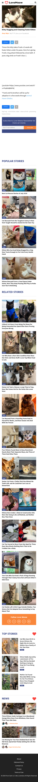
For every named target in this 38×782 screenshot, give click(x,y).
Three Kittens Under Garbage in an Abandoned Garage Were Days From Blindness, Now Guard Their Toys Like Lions (18, 718)
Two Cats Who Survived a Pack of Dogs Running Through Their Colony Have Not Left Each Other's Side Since (19, 578)
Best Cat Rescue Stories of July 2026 (14, 193)
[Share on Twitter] (12, 42)
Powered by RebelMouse (33, 3)
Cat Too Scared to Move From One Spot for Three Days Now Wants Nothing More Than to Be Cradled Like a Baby (19, 546)
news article (24, 111)
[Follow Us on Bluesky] (24, 621)
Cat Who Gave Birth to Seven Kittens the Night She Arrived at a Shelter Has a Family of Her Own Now (28, 643)
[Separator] (16, 42)
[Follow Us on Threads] (29, 621)
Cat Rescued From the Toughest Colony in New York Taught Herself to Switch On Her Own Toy (18, 222)
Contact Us (19, 766)
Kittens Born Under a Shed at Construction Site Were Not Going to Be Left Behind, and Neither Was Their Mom (18, 515)
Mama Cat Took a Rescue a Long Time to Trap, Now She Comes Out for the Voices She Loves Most (18, 389)
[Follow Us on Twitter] (14, 621)
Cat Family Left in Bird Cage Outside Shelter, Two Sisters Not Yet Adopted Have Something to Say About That (19, 609)
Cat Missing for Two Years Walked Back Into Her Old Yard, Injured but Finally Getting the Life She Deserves (18, 742)
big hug (4, 111)
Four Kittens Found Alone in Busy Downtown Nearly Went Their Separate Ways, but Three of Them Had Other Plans (18, 452)
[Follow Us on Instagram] (19, 621)
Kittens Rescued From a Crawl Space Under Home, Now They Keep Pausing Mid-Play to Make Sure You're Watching (19, 283)
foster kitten (6, 114)
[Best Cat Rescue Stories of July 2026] (19, 180)
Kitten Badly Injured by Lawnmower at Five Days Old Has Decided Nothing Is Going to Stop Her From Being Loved (28, 662)
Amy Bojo (5, 33)
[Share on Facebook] (6, 42)
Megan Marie (12, 747)
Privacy (19, 769)
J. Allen (11, 723)
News (4, 190)
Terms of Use (19, 772)
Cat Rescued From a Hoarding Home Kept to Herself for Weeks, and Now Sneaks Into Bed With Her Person (17, 420)
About (19, 759)
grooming (32, 111)
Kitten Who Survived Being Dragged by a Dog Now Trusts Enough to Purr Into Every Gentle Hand (17, 252)
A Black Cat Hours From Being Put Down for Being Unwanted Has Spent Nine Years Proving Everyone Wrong (18, 326)
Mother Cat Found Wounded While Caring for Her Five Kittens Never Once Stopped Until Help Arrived (27, 679)
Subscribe (30, 127)
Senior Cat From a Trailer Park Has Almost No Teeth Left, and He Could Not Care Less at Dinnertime (17, 483)
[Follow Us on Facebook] (9, 621)
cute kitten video (13, 111)
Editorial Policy (19, 762)
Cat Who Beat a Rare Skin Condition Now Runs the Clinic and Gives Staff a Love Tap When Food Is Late (18, 358)
